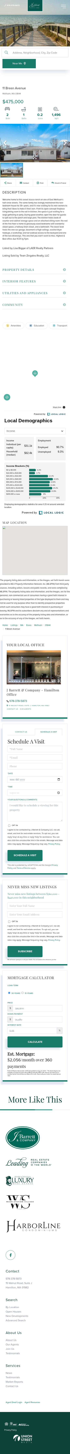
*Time (10, 787)
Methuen (38, 625)
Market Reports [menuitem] (14, 1381)
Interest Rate (14, 1025)
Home (5, 625)
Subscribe (25, 951)
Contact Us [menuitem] (12, 1386)
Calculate (35, 1042)
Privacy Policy (54, 844)
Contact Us (12, 709)
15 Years (28, 993)
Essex (28, 625)
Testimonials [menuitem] (13, 1353)
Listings (14, 625)
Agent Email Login (14, 1402)
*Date (10, 773)
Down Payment (15, 1014)
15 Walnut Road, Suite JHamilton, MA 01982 (19, 1285)
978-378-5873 (13, 5)
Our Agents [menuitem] (12, 1344)
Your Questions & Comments (22, 799)
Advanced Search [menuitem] (16, 1320)
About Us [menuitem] (11, 1340)
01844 (47, 625)
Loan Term (12, 985)
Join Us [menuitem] (10, 1349)
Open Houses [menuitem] (13, 1311)
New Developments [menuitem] (17, 1316)
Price (10, 1003)
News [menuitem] (9, 1373)
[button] (6, 52)
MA (21, 625)
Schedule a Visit (48, 732)
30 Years (15, 993)
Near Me (17, 63)
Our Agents (25, 709)
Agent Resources (32, 1402)
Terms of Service (23, 868)
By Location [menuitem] (12, 1307)
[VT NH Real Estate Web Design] (22, 1438)
